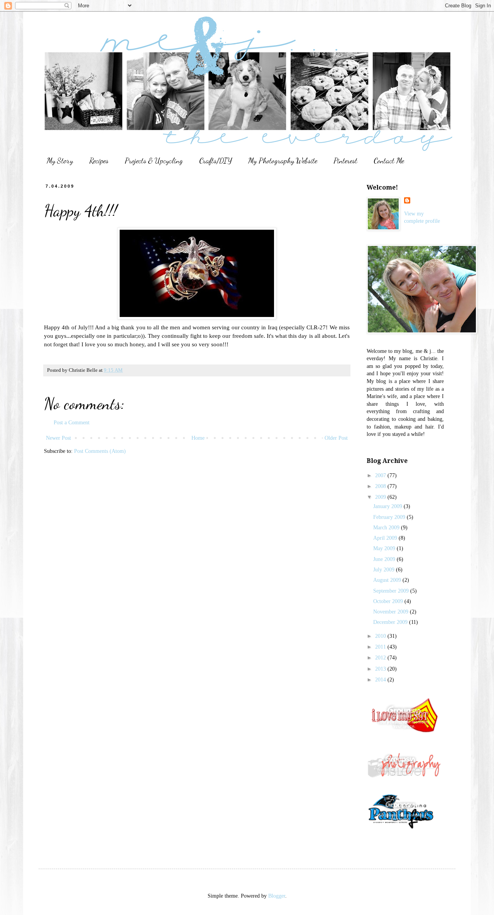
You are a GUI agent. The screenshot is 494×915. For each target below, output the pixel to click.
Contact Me (389, 160)
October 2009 (388, 601)
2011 (381, 647)
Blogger (276, 896)
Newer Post (58, 438)
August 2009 (388, 580)
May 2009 (385, 548)
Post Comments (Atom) (100, 451)
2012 (381, 658)
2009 (381, 497)
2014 (381, 680)
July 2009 (384, 570)
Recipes (98, 160)
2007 (381, 475)
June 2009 (385, 559)
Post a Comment (72, 422)
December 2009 (391, 622)
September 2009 (391, 591)
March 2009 (387, 527)
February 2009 (390, 517)
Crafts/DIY (215, 160)
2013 (381, 669)
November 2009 (391, 612)
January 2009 (388, 506)
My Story (60, 160)
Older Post (336, 438)
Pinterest (345, 160)
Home (198, 438)
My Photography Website (282, 160)
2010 (381, 636)
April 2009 (386, 538)
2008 (381, 486)
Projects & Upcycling (154, 160)
